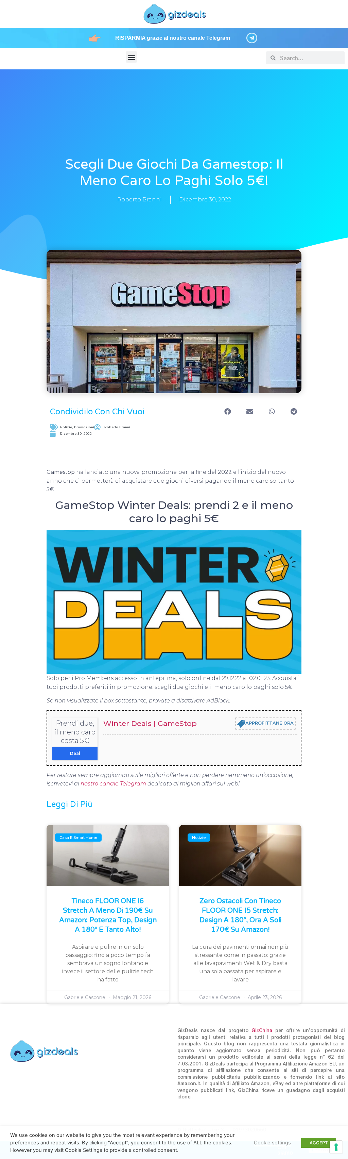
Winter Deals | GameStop (150, 723)
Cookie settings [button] (272, 1143)
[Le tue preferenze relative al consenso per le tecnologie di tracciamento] (336, 1147)
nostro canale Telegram (113, 783)
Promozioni (84, 427)
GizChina (261, 1030)
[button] (131, 57)
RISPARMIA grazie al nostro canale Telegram (172, 38)
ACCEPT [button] (319, 1142)
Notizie (66, 427)
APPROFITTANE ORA (269, 723)
